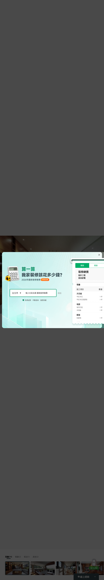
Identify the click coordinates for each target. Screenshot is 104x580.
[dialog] (52, 290)
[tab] (82, 265)
